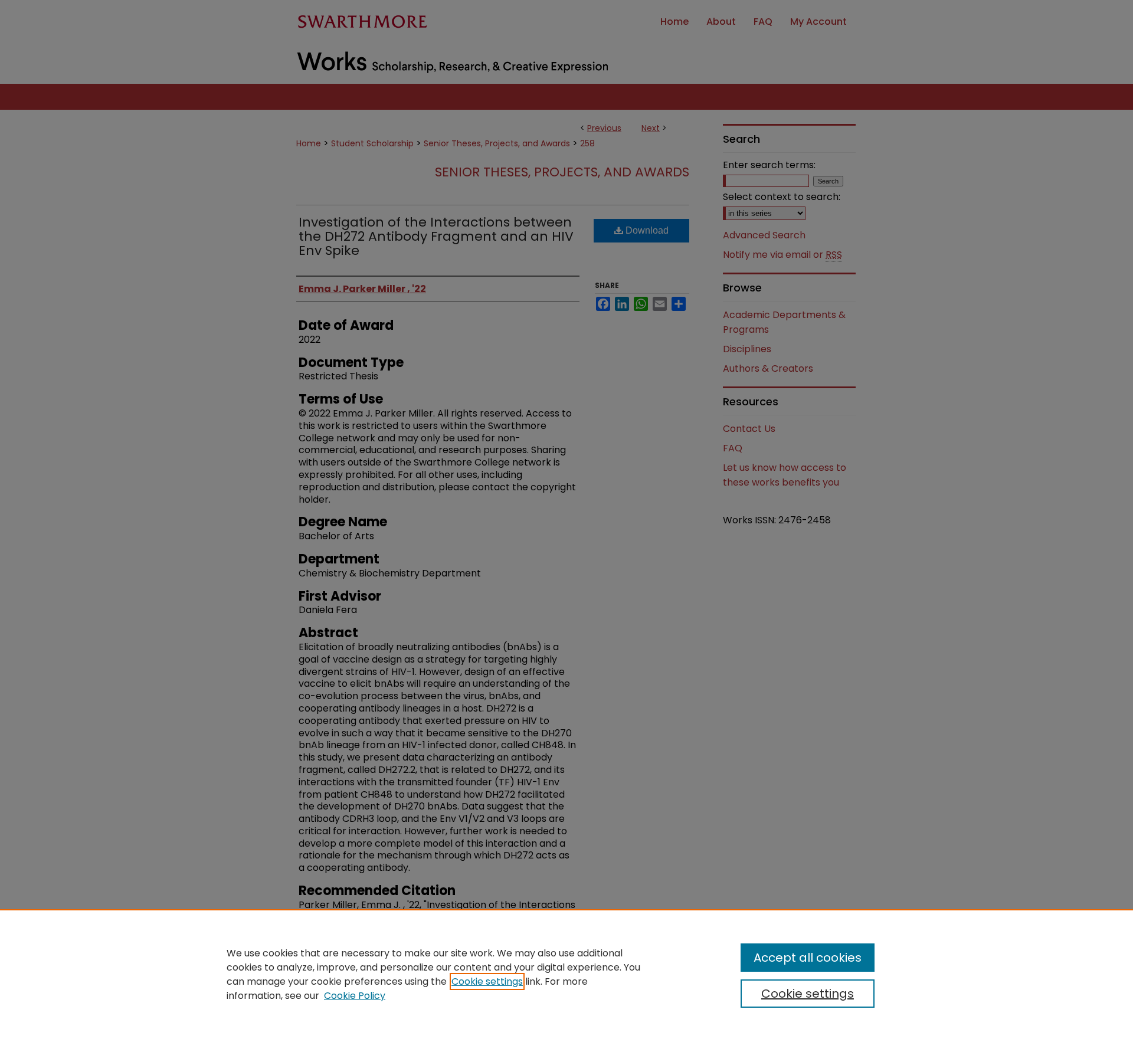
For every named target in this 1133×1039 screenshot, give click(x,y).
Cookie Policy (354, 995)
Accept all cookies (808, 957)
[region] (566, 974)
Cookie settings (487, 981)
